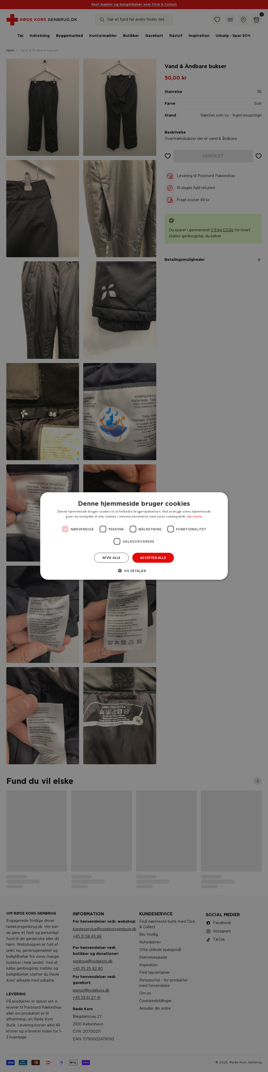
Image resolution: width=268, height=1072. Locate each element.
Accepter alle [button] (153, 558)
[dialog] (134, 536)
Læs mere (194, 516)
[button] (134, 570)
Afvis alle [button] (111, 558)
